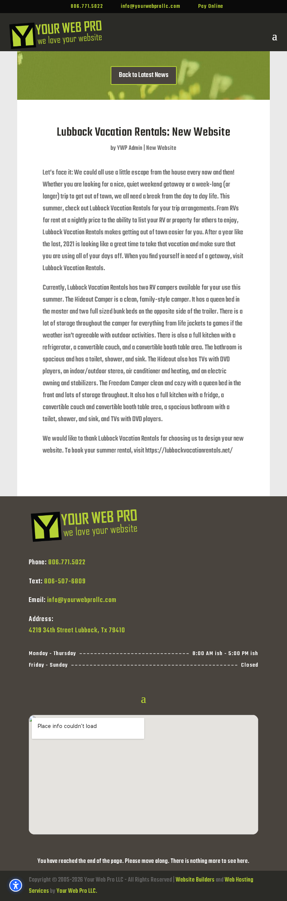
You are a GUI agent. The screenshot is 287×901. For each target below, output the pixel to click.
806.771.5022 (67, 562)
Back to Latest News (144, 75)
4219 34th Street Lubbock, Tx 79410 (77, 630)
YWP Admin (129, 148)
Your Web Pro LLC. (76, 891)
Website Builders (195, 880)
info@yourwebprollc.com (82, 600)
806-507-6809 (65, 581)
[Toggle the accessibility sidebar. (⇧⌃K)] (15, 885)
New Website (161, 148)
